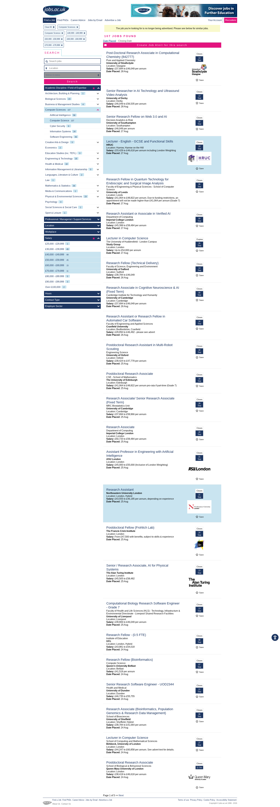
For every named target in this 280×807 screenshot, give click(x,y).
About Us (56, 804)
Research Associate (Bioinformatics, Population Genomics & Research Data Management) (139, 711)
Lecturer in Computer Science (127, 238)
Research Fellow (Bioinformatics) (129, 659)
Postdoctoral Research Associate (129, 374)
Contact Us (66, 804)
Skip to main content (11, 2)
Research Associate (120, 427)
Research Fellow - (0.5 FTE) (126, 635)
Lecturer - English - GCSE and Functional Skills (139, 141)
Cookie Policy (209, 800)
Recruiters (230, 20)
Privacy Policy (196, 800)
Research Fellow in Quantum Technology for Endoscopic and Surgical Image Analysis (137, 181)
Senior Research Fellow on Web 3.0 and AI (136, 116)
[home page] (56, 10)
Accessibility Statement (226, 800)
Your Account (215, 20)
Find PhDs (62, 20)
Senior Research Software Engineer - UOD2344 (140, 684)
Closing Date (125, 41)
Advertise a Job (113, 20)
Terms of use (183, 800)
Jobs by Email (95, 20)
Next (121, 795)
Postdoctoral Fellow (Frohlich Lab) (130, 527)
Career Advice (78, 20)
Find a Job (49, 20)
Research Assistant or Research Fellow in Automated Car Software (135, 318)
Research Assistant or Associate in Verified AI (138, 213)
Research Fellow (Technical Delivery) (132, 263)
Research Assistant (120, 489)
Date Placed (109, 41)
